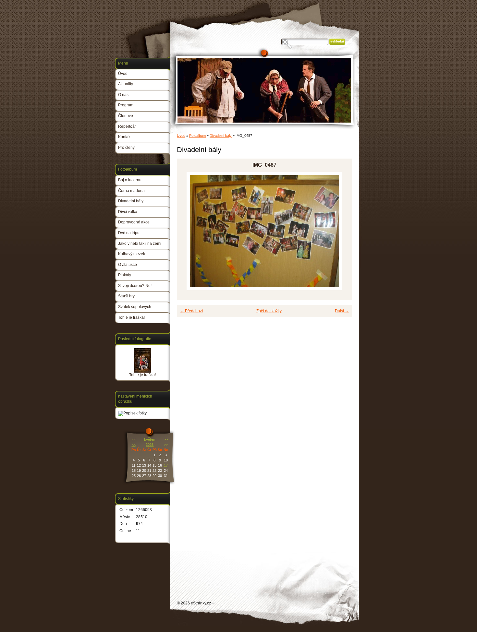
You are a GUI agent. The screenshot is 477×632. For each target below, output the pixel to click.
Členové (125, 115)
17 (166, 465)
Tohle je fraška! (131, 317)
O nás (123, 94)
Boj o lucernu (129, 180)
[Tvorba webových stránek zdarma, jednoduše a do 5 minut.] (213, 603)
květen (149, 439)
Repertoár (127, 126)
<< (134, 439)
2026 (149, 445)
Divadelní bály (221, 135)
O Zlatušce (127, 264)
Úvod (181, 135)
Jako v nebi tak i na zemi (139, 243)
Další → (342, 311)
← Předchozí (191, 311)
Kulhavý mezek (131, 254)
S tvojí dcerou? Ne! (135, 285)
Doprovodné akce (134, 222)
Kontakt (124, 137)
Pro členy (126, 147)
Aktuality (125, 84)
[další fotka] (341, 231)
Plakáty (124, 275)
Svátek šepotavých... (136, 306)
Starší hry (126, 296)
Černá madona (131, 190)
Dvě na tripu (129, 233)
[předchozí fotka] (187, 231)
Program (125, 105)
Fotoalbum (197, 135)
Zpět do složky (269, 311)
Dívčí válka (127, 211)
